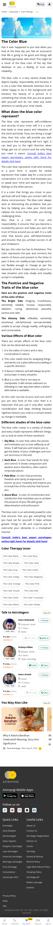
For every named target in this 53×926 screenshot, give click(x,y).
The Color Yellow (32, 604)
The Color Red (31, 590)
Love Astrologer (10, 851)
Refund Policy (33, 861)
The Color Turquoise (33, 597)
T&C (5, 906)
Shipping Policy (34, 872)
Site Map (30, 851)
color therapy (27, 11)
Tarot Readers (9, 830)
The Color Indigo (11, 576)
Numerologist (9, 835)
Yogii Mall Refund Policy (38, 866)
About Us (30, 825)
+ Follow (44, 620)
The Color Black (10, 556)
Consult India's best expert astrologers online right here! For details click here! (26, 157)
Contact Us (31, 830)
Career (29, 846)
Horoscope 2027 (10, 877)
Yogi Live (38, 923)
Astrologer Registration (37, 835)
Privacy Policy (9, 895)
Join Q (45, 638)
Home (4, 11)
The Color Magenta (33, 576)
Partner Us (31, 841)
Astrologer (8, 825)
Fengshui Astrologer (12, 846)
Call (45, 665)
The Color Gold (31, 563)
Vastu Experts (9, 841)
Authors (30, 887)
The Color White (11, 604)
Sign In (48, 923)
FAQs (5, 900)
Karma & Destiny (34, 856)
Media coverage (34, 882)
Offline (31, 638)
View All (46, 613)
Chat (34, 665)
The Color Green (30, 570)
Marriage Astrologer (12, 861)
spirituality (14, 11)
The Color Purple (11, 590)
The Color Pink (32, 583)
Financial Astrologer (12, 856)
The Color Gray (10, 570)
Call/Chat (15, 923)
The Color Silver (11, 597)
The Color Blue (30, 556)
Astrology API (32, 877)
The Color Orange (11, 583)
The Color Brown (11, 563)
